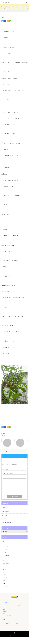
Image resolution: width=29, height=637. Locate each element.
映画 (4, 574)
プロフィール (19, 602)
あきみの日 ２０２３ (5, 507)
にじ (4, 552)
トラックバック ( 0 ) (14, 459)
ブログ (17, 609)
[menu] (27, 2)
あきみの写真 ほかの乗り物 (7, 618)
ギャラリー (5, 558)
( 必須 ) (5, 469)
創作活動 (5, 602)
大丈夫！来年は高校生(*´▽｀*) (7, 522)
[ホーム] (1, 10)
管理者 (17, 623)
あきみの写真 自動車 (7, 615)
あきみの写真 (5, 611)
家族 (4, 569)
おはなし (4, 546)
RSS (14, 633)
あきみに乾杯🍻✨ (5, 511)
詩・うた (4, 586)
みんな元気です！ (5, 515)
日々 (4, 572)
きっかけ (18, 605)
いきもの (4, 544)
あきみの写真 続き (6, 613)
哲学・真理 (5, 563)
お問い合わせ (6, 623)
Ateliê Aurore (17, 635)
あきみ (4, 541)
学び (4, 566)
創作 (4, 560)
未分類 (4, 577)
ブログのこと (4, 518)
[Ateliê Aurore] (12, 2)
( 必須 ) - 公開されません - (9, 473)
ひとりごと (5, 433)
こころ (4, 549)
